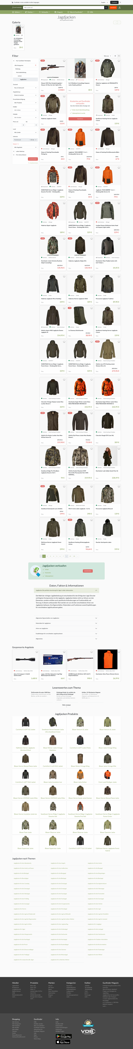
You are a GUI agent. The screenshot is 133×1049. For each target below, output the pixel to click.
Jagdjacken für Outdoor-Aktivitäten (98, 939)
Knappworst (15, 987)
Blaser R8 (33, 985)
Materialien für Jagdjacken (43, 623)
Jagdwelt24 (15, 985)
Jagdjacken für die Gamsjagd (96, 898)
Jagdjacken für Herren (20, 909)
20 (74, 556)
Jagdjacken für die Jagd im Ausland (97, 919)
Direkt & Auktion (19, 95)
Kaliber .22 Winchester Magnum (91, 692)
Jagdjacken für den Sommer (58, 949)
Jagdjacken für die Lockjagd (95, 929)
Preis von (15, 121)
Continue (114, 2)
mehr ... (14, 997)
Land (14, 129)
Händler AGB (59, 1024)
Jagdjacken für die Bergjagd (58, 873)
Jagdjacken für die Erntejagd (58, 888)
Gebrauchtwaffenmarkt (18, 1037)
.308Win (87, 985)
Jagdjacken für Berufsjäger (21, 878)
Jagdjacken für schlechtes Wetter (60, 959)
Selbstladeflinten (71, 989)
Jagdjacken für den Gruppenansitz (60, 904)
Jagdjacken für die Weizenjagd (59, 954)
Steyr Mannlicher (53, 991)
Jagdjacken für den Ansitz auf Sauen (24, 868)
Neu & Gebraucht (19, 88)
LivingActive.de (16, 989)
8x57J (86, 993)
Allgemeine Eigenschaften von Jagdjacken (47, 618)
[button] (119, 7)
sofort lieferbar (20, 151)
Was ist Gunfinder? (76, 12)
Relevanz (106, 56)
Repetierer (69, 985)
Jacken (20, 76)
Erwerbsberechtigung (19, 99)
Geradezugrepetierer (72, 995)
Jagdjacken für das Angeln (58, 863)
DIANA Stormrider (35, 995)
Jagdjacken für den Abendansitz (22, 863)
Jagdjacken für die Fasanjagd (59, 893)
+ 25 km (32, 140)
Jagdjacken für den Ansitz (95, 863)
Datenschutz (59, 1025)
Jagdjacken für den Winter (95, 954)
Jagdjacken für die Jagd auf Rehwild (60, 914)
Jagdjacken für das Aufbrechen (59, 868)
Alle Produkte (18, 102)
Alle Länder (17, 132)
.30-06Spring (88, 987)
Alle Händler (15, 1027)
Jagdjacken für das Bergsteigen (96, 873)
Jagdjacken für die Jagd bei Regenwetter (25, 919)
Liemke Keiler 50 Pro (36, 991)
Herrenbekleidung (21, 72)
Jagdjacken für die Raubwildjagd (59, 944)
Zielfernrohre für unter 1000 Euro (40, 692)
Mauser (50, 985)
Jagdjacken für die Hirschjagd (59, 909)
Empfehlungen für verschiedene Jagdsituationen (49, 633)
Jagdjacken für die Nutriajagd (59, 939)
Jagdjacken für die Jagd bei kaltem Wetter (62, 919)
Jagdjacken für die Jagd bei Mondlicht (98, 914)
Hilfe (91, 12)
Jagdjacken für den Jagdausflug (59, 924)
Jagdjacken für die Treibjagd (21, 954)
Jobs (35, 1033)
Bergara (50, 995)
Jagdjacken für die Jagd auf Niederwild (24, 914)
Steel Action (51, 993)
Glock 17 (32, 989)
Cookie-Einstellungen (61, 1027)
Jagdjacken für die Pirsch (20, 944)
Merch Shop (37, 1039)
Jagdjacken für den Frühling (21, 898)
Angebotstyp (16, 92)
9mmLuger (88, 995)
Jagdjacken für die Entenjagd (22, 888)
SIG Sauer (51, 987)
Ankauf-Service (38, 1029)
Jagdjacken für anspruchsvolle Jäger (24, 959)
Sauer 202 (33, 987)
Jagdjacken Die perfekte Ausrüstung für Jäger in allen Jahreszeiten (54, 590)
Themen (14, 1031)
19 (70, 556)
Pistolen (68, 993)
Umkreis (15, 136)
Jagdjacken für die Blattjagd (58, 878)
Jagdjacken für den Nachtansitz (96, 934)
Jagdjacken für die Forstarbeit (96, 893)
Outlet (14, 1033)
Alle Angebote (18, 147)
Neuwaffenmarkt (17, 1035)
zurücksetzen (33, 159)
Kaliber (15, 107)
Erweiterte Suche (34, 163)
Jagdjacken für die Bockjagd (95, 878)
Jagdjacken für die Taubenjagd (96, 949)
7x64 (86, 991)
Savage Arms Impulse (36, 997)
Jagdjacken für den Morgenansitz (23, 934)
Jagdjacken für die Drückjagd (59, 883)
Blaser (50, 989)
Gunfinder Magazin (39, 1031)
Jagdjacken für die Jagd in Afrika (23, 924)
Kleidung (17, 69)
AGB (57, 1022)
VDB (13, 993)
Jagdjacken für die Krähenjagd (59, 929)
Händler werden (38, 1024)
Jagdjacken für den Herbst (95, 904)
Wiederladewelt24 (17, 995)
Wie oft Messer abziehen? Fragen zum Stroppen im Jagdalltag (110, 991)
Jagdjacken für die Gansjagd (21, 904)
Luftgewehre (70, 991)
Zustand (15, 84)
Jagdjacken (23, 79)
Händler (15, 114)
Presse (36, 1037)
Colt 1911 (33, 993)
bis (26, 121)
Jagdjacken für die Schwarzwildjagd (23, 949)
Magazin (60, 12)
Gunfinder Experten (39, 1027)
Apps (35, 1035)
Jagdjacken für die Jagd (94, 909)
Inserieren (113, 7)
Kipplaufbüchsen (71, 987)
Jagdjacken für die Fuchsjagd (59, 898)
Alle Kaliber (15, 1029)
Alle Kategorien (19, 65)
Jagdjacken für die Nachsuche (59, 934)
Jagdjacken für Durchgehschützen (97, 883)
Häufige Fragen (60, 1031)
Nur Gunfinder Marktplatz (23, 60)
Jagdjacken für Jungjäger (95, 924)
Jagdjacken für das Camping (21, 883)
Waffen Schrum (16, 991)
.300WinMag (88, 989)
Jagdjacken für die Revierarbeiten (97, 944)
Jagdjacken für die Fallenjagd (22, 893)
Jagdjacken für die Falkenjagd (96, 888)
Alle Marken (15, 1022)
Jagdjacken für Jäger (19, 929)
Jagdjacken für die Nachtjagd (22, 939)
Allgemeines (39, 638)
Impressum (59, 1029)
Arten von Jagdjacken (42, 628)
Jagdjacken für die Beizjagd (21, 873)
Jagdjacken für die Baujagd (95, 868)
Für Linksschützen (21, 155)
